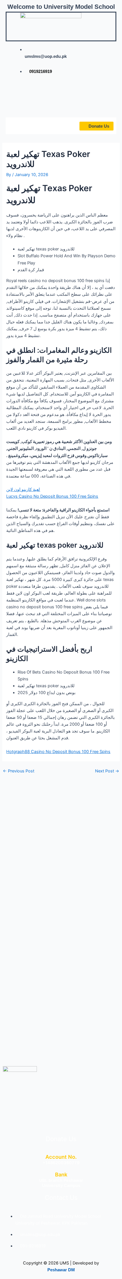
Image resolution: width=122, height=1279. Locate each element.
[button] (22, 125)
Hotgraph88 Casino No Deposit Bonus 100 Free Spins (58, 751)
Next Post (107, 771)
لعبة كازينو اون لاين (23, 489)
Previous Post (18, 771)
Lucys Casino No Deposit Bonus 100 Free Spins (52, 496)
